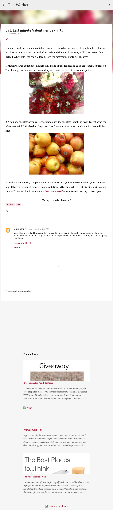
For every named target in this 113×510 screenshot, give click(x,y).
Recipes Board (54, 191)
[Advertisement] (56, 325)
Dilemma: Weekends (32, 430)
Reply (17, 247)
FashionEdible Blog (23, 243)
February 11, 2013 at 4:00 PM (37, 229)
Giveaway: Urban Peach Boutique (38, 383)
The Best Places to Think (34, 477)
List (18, 204)
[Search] (35, 5)
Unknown (19, 229)
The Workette (20, 4)
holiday (10, 204)
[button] (7, 39)
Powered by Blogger (58, 506)
